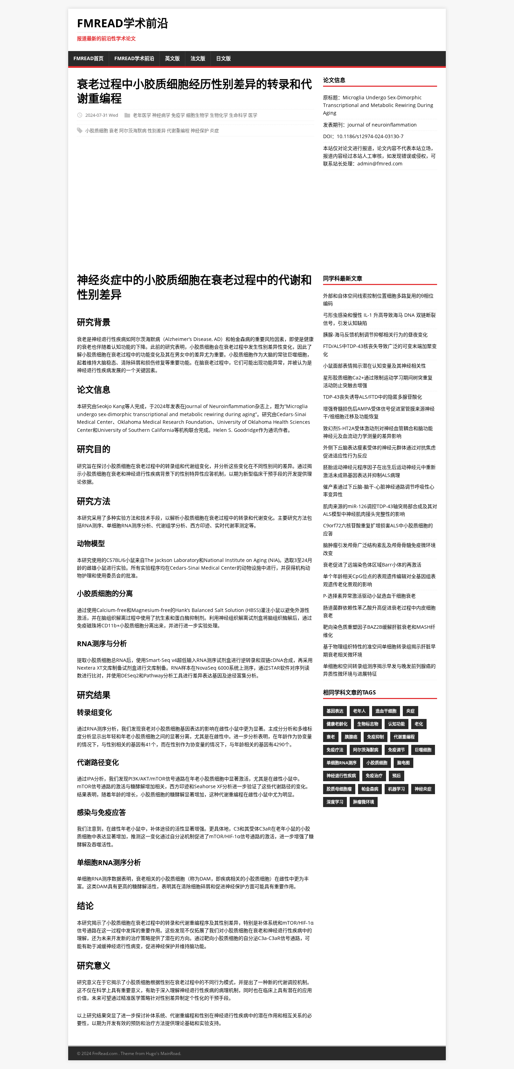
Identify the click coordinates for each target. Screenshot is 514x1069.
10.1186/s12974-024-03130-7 (370, 136)
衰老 (113, 130)
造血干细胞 (386, 711)
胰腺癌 (351, 737)
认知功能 (396, 724)
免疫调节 (396, 750)
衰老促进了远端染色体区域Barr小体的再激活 (372, 564)
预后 (396, 776)
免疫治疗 (374, 776)
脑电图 (403, 763)
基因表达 (335, 711)
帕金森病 (370, 789)
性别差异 (157, 130)
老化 (419, 724)
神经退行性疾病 (341, 776)
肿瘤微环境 (363, 802)
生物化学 (219, 115)
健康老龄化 (337, 724)
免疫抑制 (375, 737)
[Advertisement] (257, 208)
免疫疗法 (335, 750)
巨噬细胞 (423, 750)
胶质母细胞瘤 (339, 789)
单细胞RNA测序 (342, 763)
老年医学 (142, 115)
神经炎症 (423, 789)
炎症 (214, 130)
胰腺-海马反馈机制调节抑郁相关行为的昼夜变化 (375, 334)
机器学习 (396, 789)
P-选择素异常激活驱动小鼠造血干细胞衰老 (369, 595)
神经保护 (200, 130)
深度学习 (335, 802)
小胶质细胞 (96, 130)
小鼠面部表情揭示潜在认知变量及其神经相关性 (374, 365)
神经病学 (161, 115)
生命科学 (238, 115)
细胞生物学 (197, 115)
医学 (252, 115)
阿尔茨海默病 (133, 130)
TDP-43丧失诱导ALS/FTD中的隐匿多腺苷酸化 (372, 396)
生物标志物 (367, 724)
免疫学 (178, 115)
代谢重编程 (178, 130)
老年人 (359, 711)
